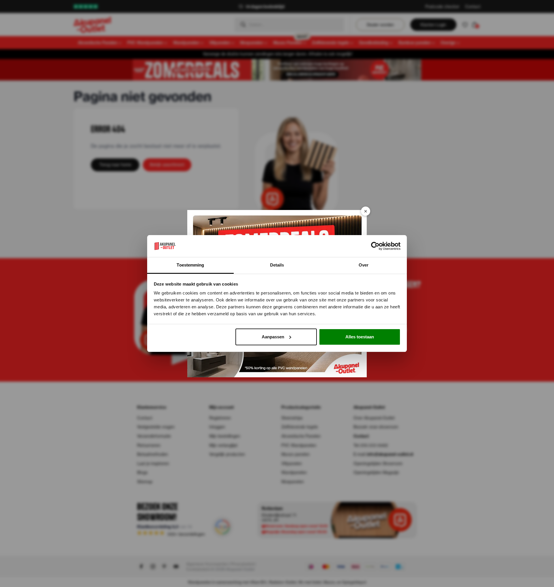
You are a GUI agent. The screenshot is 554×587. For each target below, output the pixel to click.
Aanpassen (273, 336)
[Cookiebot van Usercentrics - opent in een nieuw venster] (375, 246)
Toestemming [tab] (190, 264)
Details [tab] (277, 264)
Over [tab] (363, 264)
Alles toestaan (359, 336)
